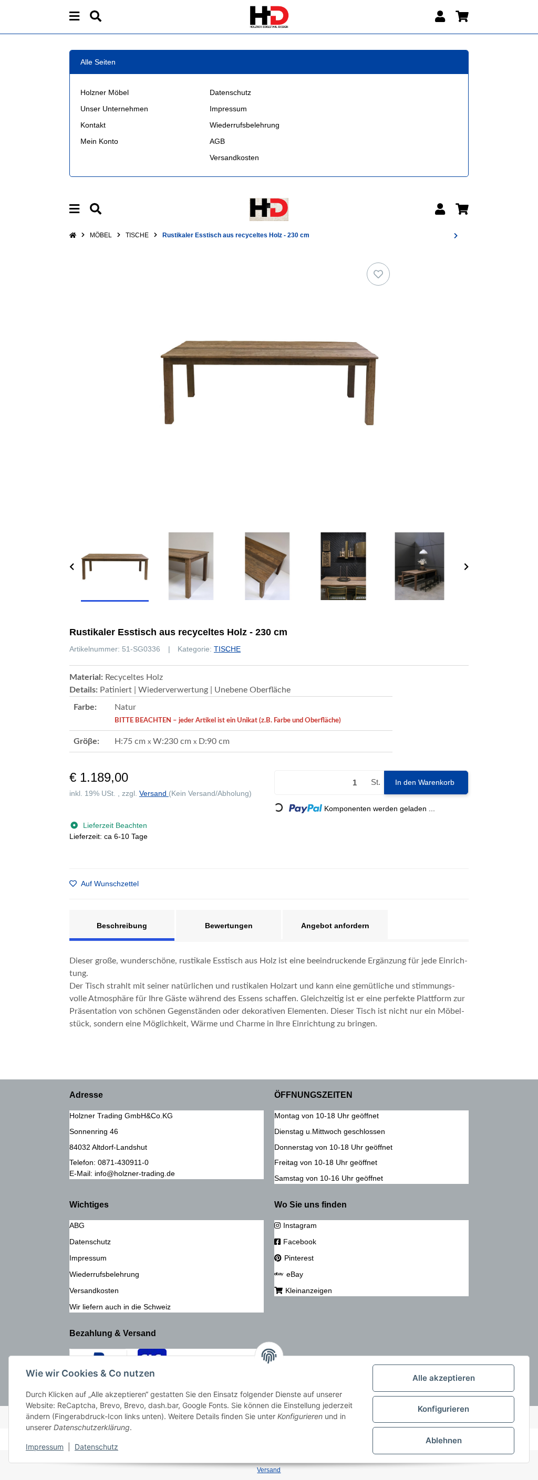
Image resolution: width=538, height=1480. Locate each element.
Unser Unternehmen (114, 108)
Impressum (228, 108)
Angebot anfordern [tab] (335, 925)
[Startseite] (72, 235)
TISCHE (227, 649)
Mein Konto (99, 141)
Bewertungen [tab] (229, 925)
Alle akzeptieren (443, 1378)
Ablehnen (444, 1440)
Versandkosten (234, 157)
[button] (440, 16)
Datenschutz (230, 92)
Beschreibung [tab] (122, 925)
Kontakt (93, 125)
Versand (154, 793)
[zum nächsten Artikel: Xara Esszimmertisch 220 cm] (456, 235)
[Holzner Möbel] (269, 16)
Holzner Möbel (104, 92)
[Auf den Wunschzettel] (378, 274)
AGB (217, 141)
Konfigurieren (443, 1409)
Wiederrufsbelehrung (245, 125)
